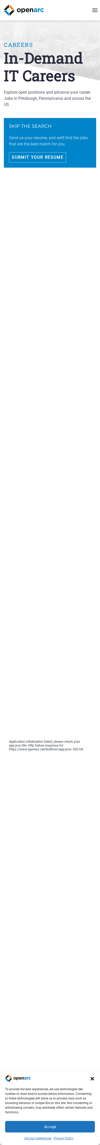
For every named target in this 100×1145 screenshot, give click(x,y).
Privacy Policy (63, 1138)
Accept (50, 1127)
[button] (92, 1078)
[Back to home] (27, 10)
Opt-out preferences (37, 1138)
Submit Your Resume (37, 157)
